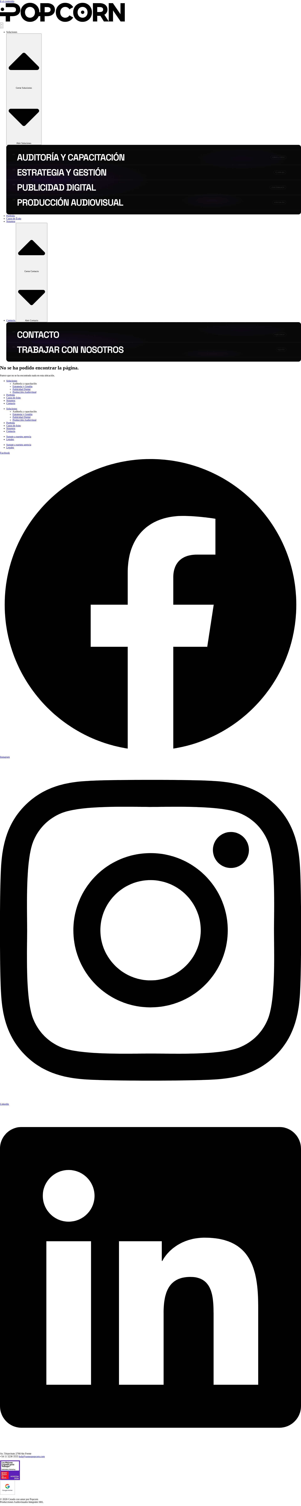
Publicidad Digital (21, 389)
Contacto (10, 403)
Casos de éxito (13, 397)
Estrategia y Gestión (22, 386)
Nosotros (10, 400)
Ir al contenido (7, 1)
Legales (10, 439)
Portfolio (10, 395)
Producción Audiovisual (24, 392)
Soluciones (11, 380)
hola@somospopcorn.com (32, 1456)
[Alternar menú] (1, 25)
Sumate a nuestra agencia (18, 436)
